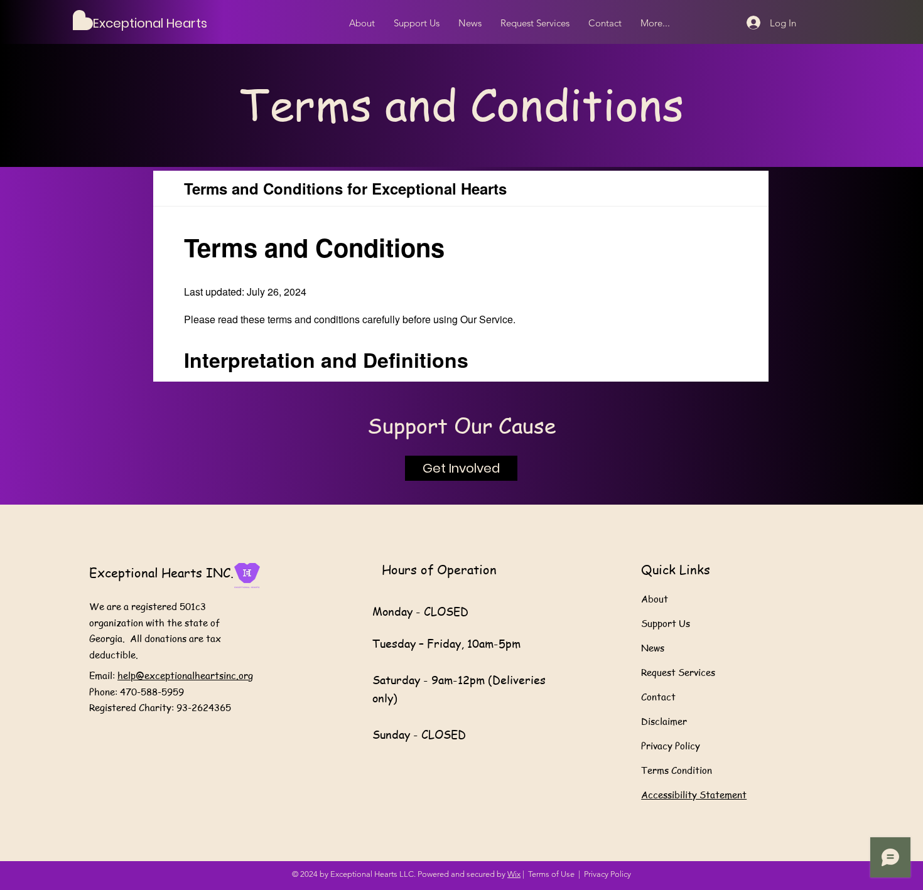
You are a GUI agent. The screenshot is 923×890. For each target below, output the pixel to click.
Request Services (678, 672)
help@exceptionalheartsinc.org (185, 675)
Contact (658, 696)
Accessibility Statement (694, 794)
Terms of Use (551, 874)
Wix (514, 874)
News (652, 647)
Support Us (665, 623)
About (654, 598)
